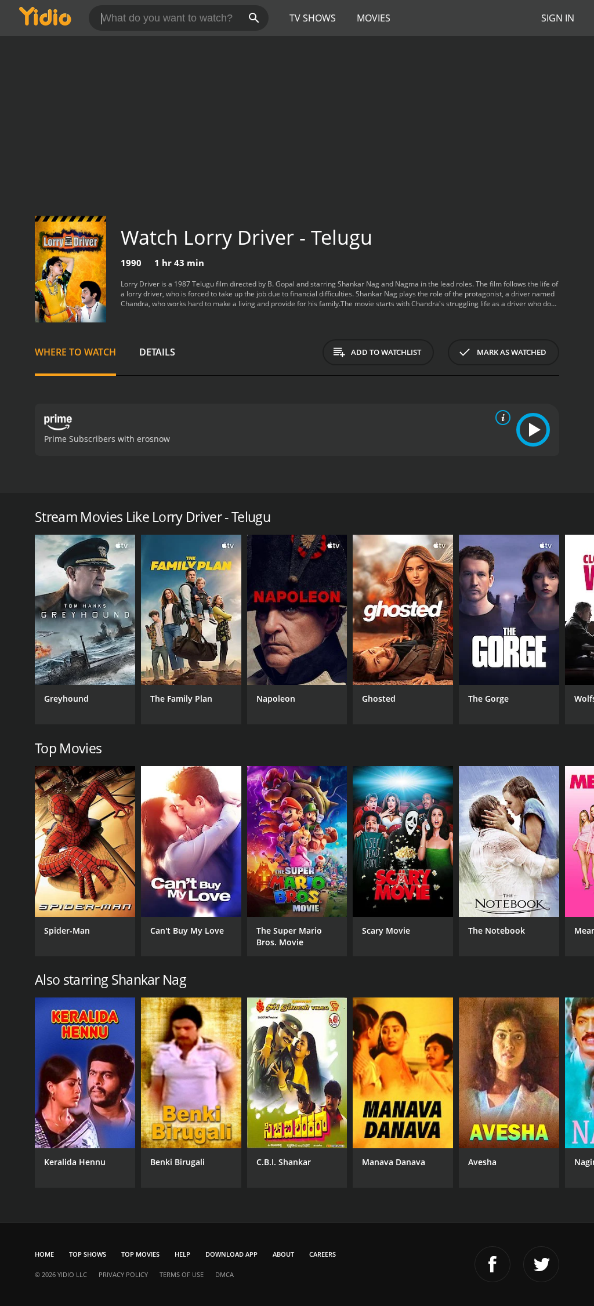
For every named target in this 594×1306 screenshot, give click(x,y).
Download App (231, 1254)
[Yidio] (45, 18)
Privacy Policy (123, 1274)
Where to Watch (75, 352)
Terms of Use (182, 1274)
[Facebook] (492, 1264)
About (283, 1254)
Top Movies (140, 1254)
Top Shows (87, 1254)
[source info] (500, 417)
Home (44, 1254)
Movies (373, 18)
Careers (322, 1254)
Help (182, 1254)
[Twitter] (541, 1264)
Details (157, 352)
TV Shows (312, 18)
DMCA (224, 1274)
